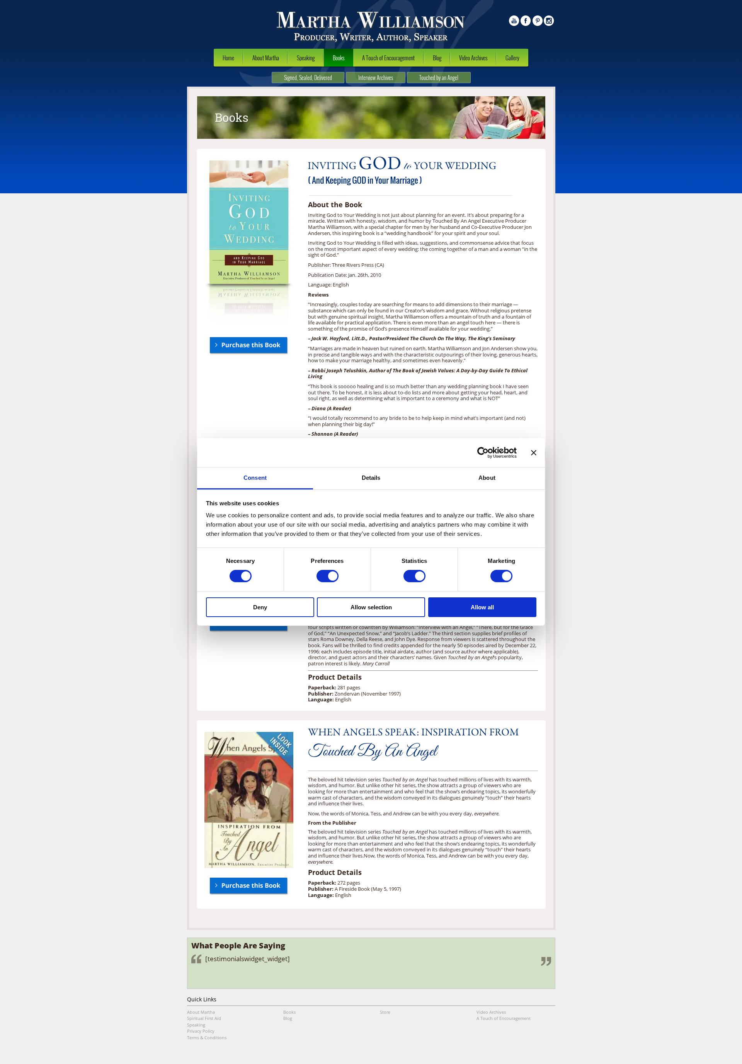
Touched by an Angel (438, 77)
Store (385, 1012)
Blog (437, 57)
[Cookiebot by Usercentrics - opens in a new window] (483, 452)
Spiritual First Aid (204, 1018)
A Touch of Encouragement (388, 57)
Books (338, 57)
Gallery (512, 57)
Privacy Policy (200, 1031)
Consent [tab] (255, 477)
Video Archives (473, 57)
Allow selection (371, 607)
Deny (260, 607)
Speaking (306, 57)
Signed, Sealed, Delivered (308, 77)
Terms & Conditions (206, 1037)
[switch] (328, 576)
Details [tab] (371, 477)
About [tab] (486, 477)
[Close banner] (533, 452)
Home (228, 57)
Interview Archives (375, 77)
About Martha (265, 57)
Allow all (482, 607)
